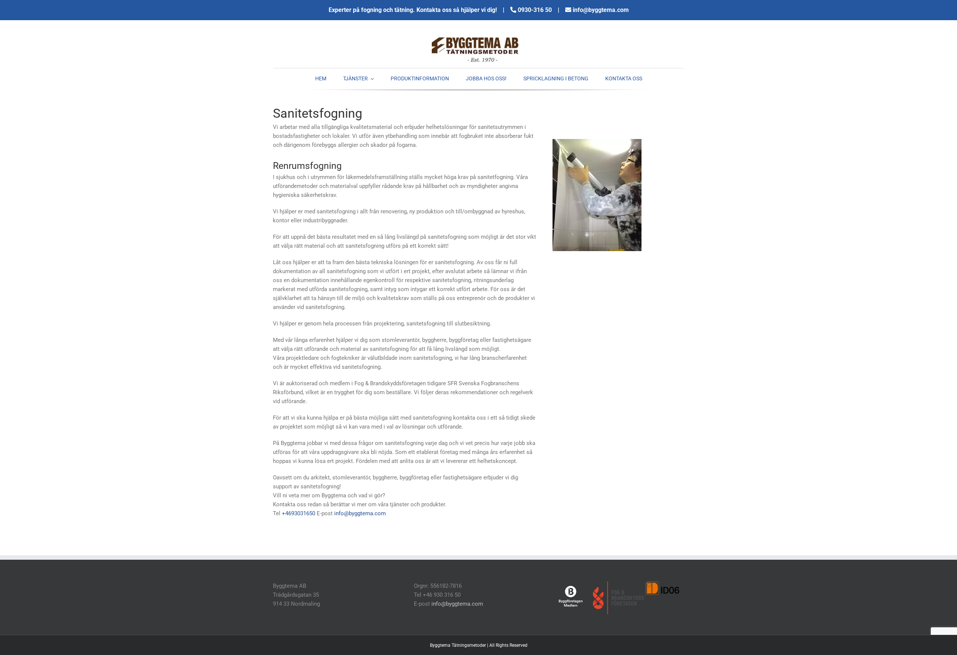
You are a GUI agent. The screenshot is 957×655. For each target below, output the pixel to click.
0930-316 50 (535, 9)
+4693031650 (298, 513)
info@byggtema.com (601, 9)
